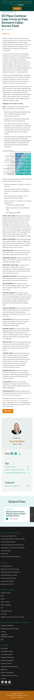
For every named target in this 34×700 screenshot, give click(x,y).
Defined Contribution (17, 486)
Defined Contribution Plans (17, 470)
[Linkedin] (2, 682)
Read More (21, 5)
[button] (12, 453)
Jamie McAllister (17, 441)
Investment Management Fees (17, 473)
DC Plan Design (17, 467)
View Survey (6, 33)
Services (4, 563)
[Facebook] (6, 682)
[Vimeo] (9, 682)
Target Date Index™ (15, 400)
